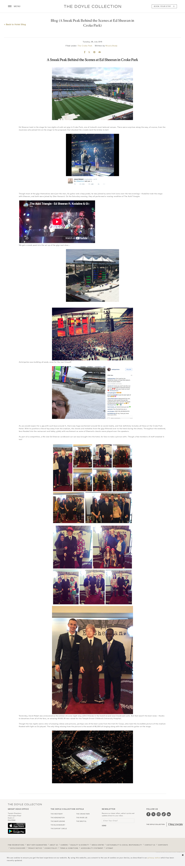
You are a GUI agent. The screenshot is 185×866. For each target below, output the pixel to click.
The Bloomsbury (58, 825)
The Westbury (57, 814)
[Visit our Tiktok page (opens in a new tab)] (164, 814)
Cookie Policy (50, 848)
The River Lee (81, 818)
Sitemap (109, 848)
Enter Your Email (110, 821)
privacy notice (154, 858)
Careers (64, 845)
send (104, 826)
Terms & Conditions (69, 848)
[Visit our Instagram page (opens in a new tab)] (159, 814)
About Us (54, 845)
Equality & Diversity (79, 845)
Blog (54, 20)
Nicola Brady (111, 45)
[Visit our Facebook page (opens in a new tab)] (148, 814)
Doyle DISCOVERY (18, 848)
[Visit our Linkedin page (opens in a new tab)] (169, 814)
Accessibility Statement (92, 848)
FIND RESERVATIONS (16, 845)
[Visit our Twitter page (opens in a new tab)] (153, 814)
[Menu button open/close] (9, 6)
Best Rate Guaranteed (37, 845)
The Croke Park (85, 45)
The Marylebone (58, 821)
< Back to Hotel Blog (15, 24)
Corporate (163, 845)
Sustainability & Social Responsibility (124, 845)
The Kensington (58, 818)
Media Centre (98, 845)
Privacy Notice (35, 848)
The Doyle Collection (25, 804)
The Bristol (81, 821)
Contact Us (150, 845)
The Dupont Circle (59, 828)
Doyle (92, 6)
